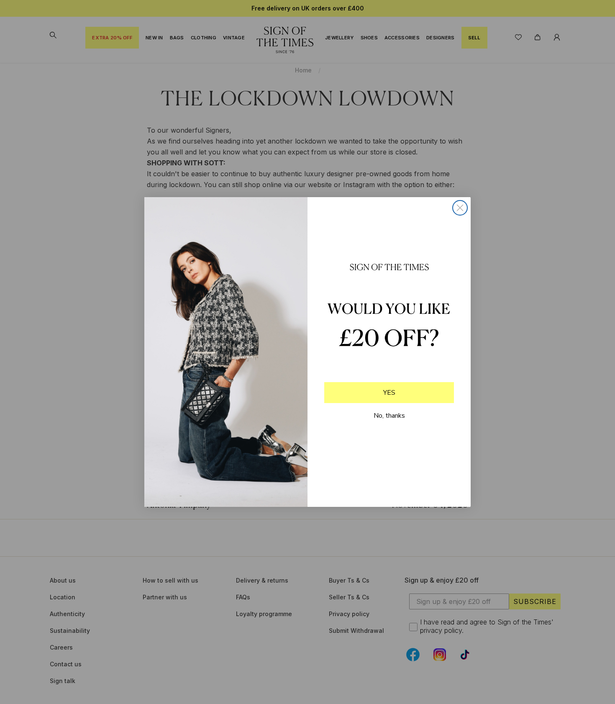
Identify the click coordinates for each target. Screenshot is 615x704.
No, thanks (389, 415)
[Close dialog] (460, 207)
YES (389, 392)
